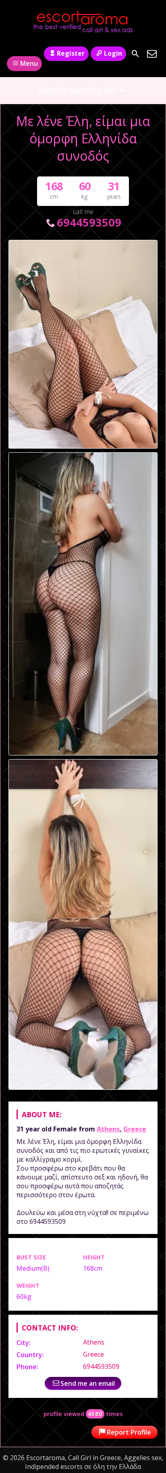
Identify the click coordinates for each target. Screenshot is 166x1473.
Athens (108, 1129)
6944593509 (89, 222)
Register (71, 53)
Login (113, 53)
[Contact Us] (152, 53)
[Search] (135, 53)
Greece (134, 1129)
